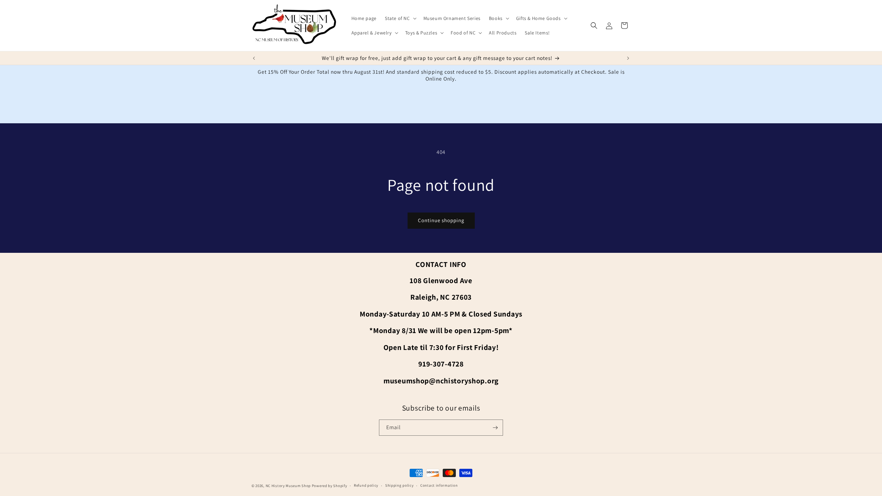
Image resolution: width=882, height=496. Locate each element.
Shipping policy (399, 485)
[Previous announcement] (253, 58)
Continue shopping (441, 220)
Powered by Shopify (329, 485)
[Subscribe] (495, 428)
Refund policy (366, 485)
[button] (400, 18)
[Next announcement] (628, 58)
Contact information (439, 485)
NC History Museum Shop (288, 485)
